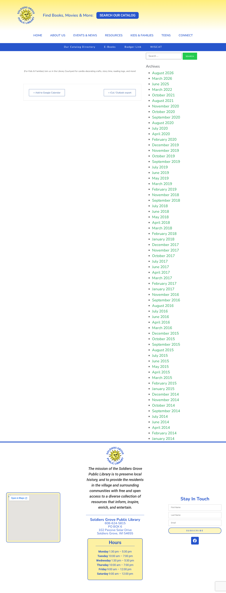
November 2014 (165, 399)
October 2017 (163, 255)
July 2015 (160, 355)
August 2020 (163, 122)
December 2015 (165, 333)
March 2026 (162, 78)
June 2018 (160, 211)
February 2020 (164, 139)
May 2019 (160, 178)
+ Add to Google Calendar (46, 92)
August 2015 (163, 350)
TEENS (166, 35)
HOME (37, 35)
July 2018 (160, 205)
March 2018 (162, 228)
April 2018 (161, 222)
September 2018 (166, 200)
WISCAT (156, 47)
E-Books (110, 47)
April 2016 (161, 322)
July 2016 (160, 311)
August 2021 (163, 100)
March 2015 (162, 377)
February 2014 (164, 433)
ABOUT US (57, 35)
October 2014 (163, 405)
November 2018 (165, 194)
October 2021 (163, 95)
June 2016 (160, 316)
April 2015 (161, 372)
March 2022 (162, 89)
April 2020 (161, 133)
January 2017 (163, 289)
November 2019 (165, 150)
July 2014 (160, 416)
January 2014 (163, 438)
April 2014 (161, 427)
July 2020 (160, 128)
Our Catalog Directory (79, 47)
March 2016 (162, 327)
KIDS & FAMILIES (142, 35)
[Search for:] (164, 56)
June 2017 (160, 266)
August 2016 (163, 305)
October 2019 (163, 156)
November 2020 (165, 106)
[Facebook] (195, 541)
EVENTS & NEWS (85, 35)
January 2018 (163, 239)
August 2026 (163, 72)
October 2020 (163, 111)
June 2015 (160, 361)
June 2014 (160, 422)
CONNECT (186, 35)
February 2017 (164, 283)
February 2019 (164, 189)
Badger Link (133, 47)
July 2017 (160, 261)
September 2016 (166, 300)
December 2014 (165, 394)
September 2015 (166, 344)
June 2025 (160, 84)
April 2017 (161, 272)
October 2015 (163, 338)
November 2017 (165, 250)
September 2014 (166, 410)
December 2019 (165, 145)
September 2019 (166, 161)
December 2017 (165, 244)
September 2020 (166, 117)
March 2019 (162, 183)
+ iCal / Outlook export (119, 92)
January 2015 (163, 388)
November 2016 (165, 294)
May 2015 (160, 366)
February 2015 (164, 383)
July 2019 (160, 167)
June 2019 (160, 172)
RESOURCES (114, 35)
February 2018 (164, 233)
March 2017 (162, 277)
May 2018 (160, 217)
